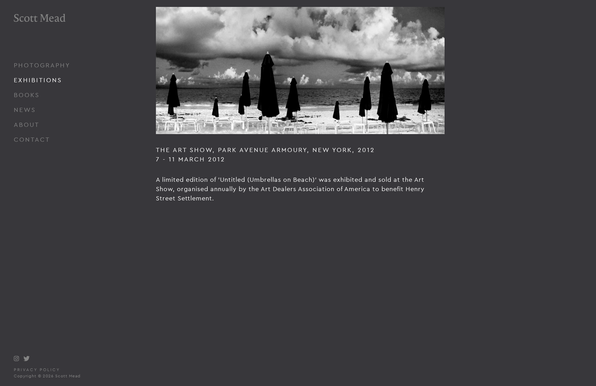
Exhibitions (38, 80)
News (25, 110)
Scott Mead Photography (40, 37)
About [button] (26, 125)
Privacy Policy (37, 370)
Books (27, 95)
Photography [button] (42, 65)
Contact (32, 139)
